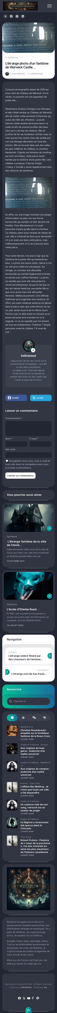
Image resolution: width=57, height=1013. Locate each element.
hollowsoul (17, 74)
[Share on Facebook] (11, 16)
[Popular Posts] (23, 717)
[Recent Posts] (12, 717)
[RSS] (33, 998)
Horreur (44, 744)
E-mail (33, 438)
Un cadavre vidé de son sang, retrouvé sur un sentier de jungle (34, 807)
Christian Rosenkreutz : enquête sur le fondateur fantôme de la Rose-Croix (35, 733)
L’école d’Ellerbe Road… (23, 609)
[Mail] (37, 998)
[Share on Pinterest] (17, 16)
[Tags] (44, 717)
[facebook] (19, 998)
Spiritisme (13, 57)
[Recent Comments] (34, 717)
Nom (8, 438)
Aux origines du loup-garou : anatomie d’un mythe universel (33, 751)
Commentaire (14, 418)
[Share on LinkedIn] (22, 16)
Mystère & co (27, 727)
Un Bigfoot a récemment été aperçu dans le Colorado (34, 825)
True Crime (34, 783)
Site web (10, 449)
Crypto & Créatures (30, 744)
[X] (24, 998)
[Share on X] (5, 16)
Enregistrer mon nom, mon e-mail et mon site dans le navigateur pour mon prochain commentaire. (27, 464)
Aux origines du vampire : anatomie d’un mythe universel (35, 771)
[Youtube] (28, 998)
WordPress (26, 987)
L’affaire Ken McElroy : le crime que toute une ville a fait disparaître (35, 789)
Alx (45, 987)
